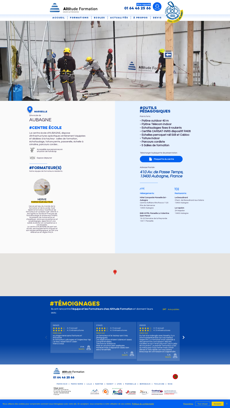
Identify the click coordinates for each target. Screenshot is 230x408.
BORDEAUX (145, 384)
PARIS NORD (77, 384)
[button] (99, 17)
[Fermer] (226, 404)
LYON (119, 384)
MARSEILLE (130, 384)
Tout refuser (203, 403)
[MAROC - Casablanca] (175, 377)
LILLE (89, 384)
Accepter (217, 403)
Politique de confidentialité (143, 403)
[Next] (183, 337)
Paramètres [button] (188, 403)
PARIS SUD (62, 384)
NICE (170, 384)
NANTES (99, 384)
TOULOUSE (159, 384)
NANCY (110, 384)
